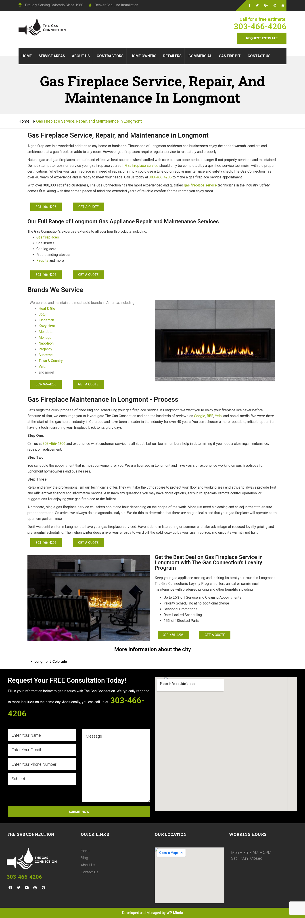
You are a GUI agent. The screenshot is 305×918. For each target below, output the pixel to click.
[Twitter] (18, 887)
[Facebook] (10, 887)
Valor (43, 366)
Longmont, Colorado (50, 661)
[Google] (43, 887)
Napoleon (46, 343)
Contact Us (89, 872)
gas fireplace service (200, 185)
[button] (152, 662)
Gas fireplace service (141, 165)
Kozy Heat (47, 326)
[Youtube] (26, 887)
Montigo (45, 337)
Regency (45, 349)
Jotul (43, 314)
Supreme (46, 355)
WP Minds (175, 913)
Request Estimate (262, 38)
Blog (84, 858)
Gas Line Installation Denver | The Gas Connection (43, 28)
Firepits (42, 260)
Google (199, 416)
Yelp (218, 416)
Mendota (45, 332)
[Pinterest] (35, 887)
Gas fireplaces (47, 237)
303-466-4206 (260, 26)
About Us (88, 865)
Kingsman (46, 320)
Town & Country (51, 361)
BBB (210, 416)
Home (24, 121)
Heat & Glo (47, 308)
